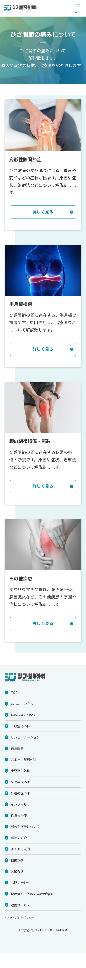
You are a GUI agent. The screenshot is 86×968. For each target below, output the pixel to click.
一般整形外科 (20, 726)
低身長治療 (19, 815)
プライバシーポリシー (21, 918)
